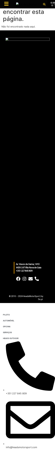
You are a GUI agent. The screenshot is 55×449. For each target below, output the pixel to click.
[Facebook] (18, 279)
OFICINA (6, 326)
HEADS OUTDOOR (10, 338)
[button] (44, 4)
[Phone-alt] (37, 279)
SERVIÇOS (7, 332)
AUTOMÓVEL (8, 321)
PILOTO (6, 315)
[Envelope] (30, 279)
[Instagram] (24, 279)
